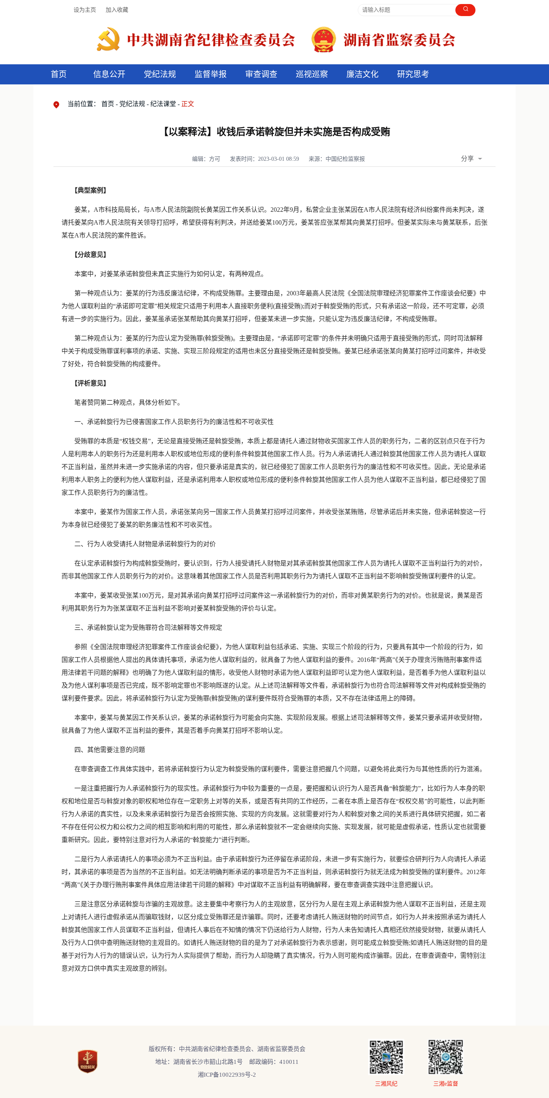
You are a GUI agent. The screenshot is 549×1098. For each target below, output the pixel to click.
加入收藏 (117, 10)
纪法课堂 (163, 103)
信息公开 (109, 74)
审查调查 (261, 74)
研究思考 (413, 74)
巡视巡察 (312, 74)
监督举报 (211, 74)
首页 (59, 74)
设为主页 (85, 10)
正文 (187, 103)
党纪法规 (160, 74)
